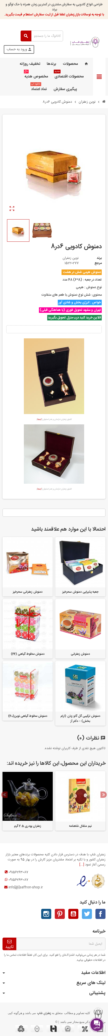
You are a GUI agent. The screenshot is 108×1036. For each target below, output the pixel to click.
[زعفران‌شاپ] (84, 42)
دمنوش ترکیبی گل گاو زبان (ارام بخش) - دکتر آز (80, 719)
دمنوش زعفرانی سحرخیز (27, 591)
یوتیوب (73, 914)
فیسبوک (100, 914)
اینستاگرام (46, 914)
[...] (81, 864)
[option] (80, 801)
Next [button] (103, 795)
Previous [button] (4, 795)
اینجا (39, 419)
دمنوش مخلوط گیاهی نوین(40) (27, 716)
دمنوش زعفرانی (80, 654)
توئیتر (87, 914)
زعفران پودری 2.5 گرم (27, 826)
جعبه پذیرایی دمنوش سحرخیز (80, 591)
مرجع (98, 263)
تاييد (9, 946)
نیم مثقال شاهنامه (80, 826)
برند (99, 258)
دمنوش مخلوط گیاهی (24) (28, 654)
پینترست (60, 914)
